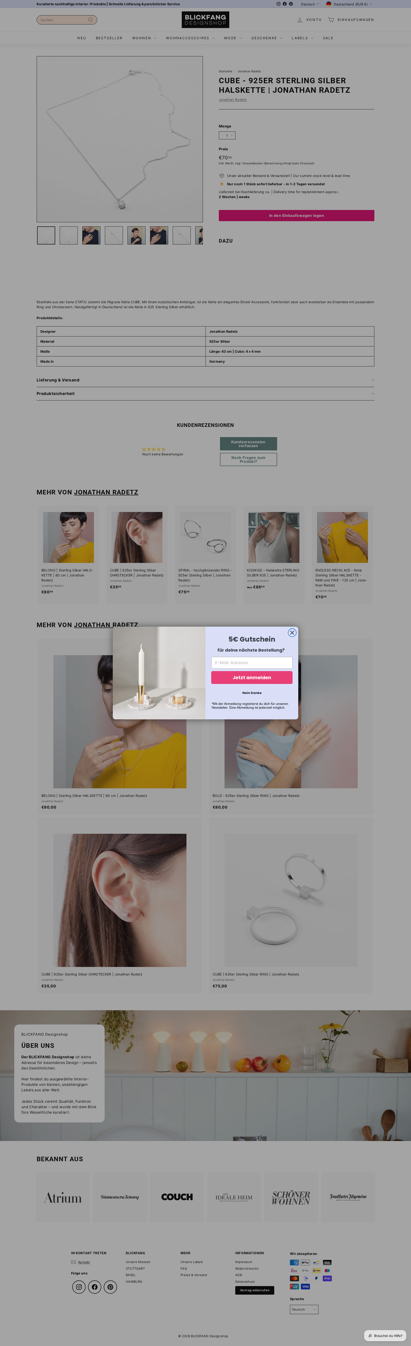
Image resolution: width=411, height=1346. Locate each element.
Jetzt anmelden (252, 677)
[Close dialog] (292, 633)
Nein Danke (252, 693)
